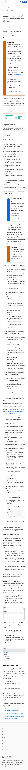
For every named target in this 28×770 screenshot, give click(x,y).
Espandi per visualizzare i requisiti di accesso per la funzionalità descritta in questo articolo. (14, 129)
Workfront (14, 10)
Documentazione (7, 10)
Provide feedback (10, 60)
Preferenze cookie (18, 762)
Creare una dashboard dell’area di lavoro (14, 713)
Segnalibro (6, 26)
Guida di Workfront (9, 13)
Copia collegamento (14, 26)
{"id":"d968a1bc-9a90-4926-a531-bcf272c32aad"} (12, 31)
